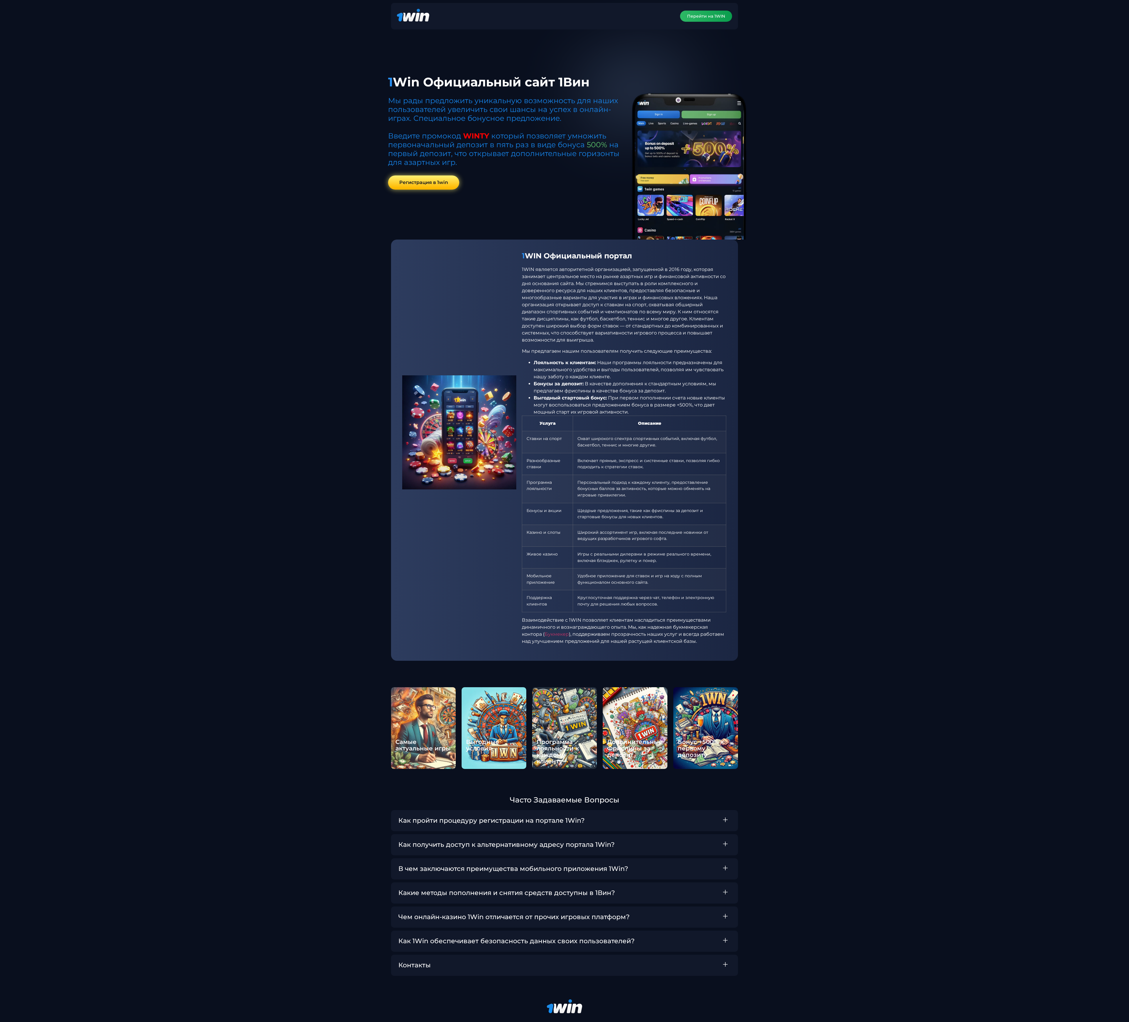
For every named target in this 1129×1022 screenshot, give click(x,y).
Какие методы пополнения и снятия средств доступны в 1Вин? (506, 893)
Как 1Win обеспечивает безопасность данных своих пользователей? (516, 941)
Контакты (414, 965)
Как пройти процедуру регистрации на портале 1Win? (491, 820)
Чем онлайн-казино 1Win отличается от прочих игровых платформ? (514, 917)
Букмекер (557, 634)
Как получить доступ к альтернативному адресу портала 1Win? (506, 845)
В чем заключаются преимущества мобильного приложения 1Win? (513, 869)
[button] (564, 820)
